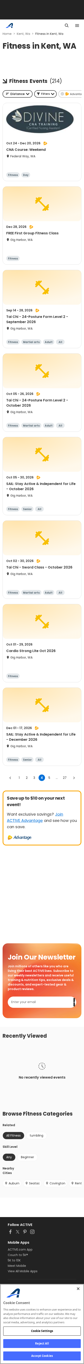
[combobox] (18, 94)
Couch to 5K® (18, 1255)
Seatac (34, 1183)
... (57, 778)
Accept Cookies (42, 1356)
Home (7, 34)
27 (65, 778)
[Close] (78, 1288)
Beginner (27, 1157)
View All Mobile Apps (22, 1271)
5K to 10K (14, 1260)
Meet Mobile (17, 1266)
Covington (57, 1183)
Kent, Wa (23, 34)
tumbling (36, 1135)
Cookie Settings (42, 1331)
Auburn (14, 1183)
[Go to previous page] (10, 778)
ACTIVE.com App (20, 1249)
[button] (45, 94)
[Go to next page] (74, 778)
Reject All (42, 1343)
